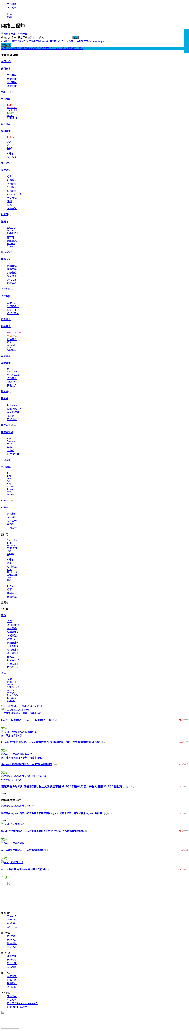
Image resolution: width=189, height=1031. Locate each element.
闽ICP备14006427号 (17, 1007)
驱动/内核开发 (14, 409)
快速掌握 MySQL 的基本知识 (19, 786)
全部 (9, 621)
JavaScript (12, 110)
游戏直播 (12, 82)
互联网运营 (13, 517)
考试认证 (34, 48)
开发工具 (12, 385)
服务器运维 (7, 425)
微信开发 (12, 339)
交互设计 (12, 521)
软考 (9, 176)
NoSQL (11, 238)
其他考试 (12, 208)
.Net (9, 145)
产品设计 (6, 500)
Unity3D (11, 369)
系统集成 (12, 272)
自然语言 (12, 310)
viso (9, 491)
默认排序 (6, 706)
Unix (9, 443)
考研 (9, 201)
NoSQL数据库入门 (13, 720)
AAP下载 (12, 927)
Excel (9, 473)
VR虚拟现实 (13, 375)
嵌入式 (4, 391)
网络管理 (12, 265)
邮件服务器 (13, 454)
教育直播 (12, 79)
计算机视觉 (13, 306)
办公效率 (6, 460)
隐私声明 (12, 963)
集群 (9, 447)
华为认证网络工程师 (32, 41)
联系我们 (12, 983)
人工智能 (60, 48)
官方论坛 (12, 4)
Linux (10, 438)
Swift (9, 347)
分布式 (10, 450)
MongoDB (12, 241)
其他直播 (12, 86)
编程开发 (24, 48)
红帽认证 (12, 180)
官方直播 (12, 75)
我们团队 (12, 987)
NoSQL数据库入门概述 (39, 720)
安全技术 (12, 276)
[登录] (10, 14)
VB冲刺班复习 (80, 41)
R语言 (10, 153)
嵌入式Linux (13, 405)
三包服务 (12, 916)
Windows (11, 441)
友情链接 (12, 967)
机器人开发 (13, 313)
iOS (9, 342)
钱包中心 (12, 920)
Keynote (11, 489)
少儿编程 (12, 157)
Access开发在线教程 (13, 764)
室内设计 (12, 528)
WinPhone (12, 350)
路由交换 (12, 269)
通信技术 (12, 280)
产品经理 (12, 513)
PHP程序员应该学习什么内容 (58, 41)
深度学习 (12, 303)
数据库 (42, 48)
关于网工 (12, 976)
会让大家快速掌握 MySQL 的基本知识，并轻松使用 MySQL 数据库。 (81, 786)
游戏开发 (78, 48)
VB (8, 150)
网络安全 (50, 48)
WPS (9, 481)
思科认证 (12, 187)
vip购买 (11, 923)
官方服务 (12, 8)
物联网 (10, 416)
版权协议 (12, 960)
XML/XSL (12, 118)
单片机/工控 (13, 412)
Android (11, 345)
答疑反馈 (12, 936)
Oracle (10, 230)
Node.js (10, 115)
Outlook (11, 494)
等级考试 (12, 198)
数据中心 (12, 283)
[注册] (10, 17)
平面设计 (12, 524)
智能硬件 (12, 419)
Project (10, 483)
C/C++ (10, 142)
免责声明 (12, 956)
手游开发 (12, 378)
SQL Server (12, 233)
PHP (9, 543)
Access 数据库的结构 (39, 764)
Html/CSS (12, 545)
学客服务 (12, 1000)
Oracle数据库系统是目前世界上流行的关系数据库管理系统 (63, 742)
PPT (9, 475)
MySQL (103, 41)
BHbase (11, 243)
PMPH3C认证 (14, 194)
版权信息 (12, 940)
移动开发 (69, 48)
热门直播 (6, 48)
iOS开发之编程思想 (11, 41)
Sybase (10, 246)
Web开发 (15, 48)
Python (91, 41)
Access (10, 235)
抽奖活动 (12, 947)
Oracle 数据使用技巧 (14, 742)
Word (9, 478)
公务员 (10, 205)
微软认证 (12, 191)
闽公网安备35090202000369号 (22, 1003)
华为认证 (12, 184)
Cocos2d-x (12, 371)
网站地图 (12, 943)
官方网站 (12, 996)
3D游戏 (11, 382)
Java (97, 41)
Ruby (9, 147)
